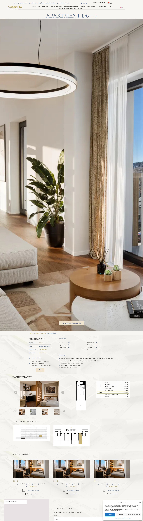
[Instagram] (84, 3)
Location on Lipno (56, 6)
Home (31, 333)
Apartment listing (40, 333)
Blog (109, 6)
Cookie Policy (118, 518)
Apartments (45, 6)
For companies (91, 6)
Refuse (121, 515)
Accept (110, 515)
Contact (81, 8)
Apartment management (71, 6)
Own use (82, 6)
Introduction (36, 6)
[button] (140, 502)
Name (55, 515)
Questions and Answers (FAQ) (67, 8)
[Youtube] (86, 3)
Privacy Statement (126, 518)
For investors (102, 6)
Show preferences (134, 515)
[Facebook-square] (81, 3)
